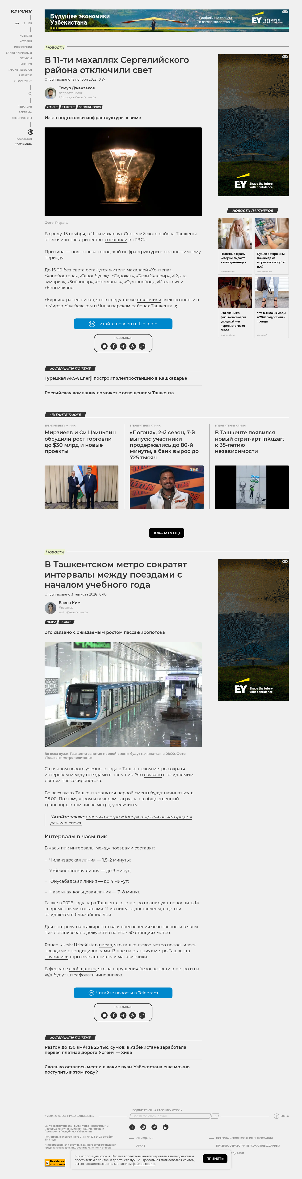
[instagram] (143, 1127)
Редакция (25, 106)
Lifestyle (25, 75)
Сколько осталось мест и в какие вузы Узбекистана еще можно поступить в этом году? (117, 1069)
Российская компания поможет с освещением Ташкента (109, 393)
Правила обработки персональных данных (248, 1145)
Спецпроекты (22, 118)
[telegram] (154, 1127)
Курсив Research (20, 69)
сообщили (116, 239)
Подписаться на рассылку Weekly (157, 1110)
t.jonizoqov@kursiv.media (77, 97)
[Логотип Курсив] (21, 11)
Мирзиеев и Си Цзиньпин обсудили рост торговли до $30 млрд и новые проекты (80, 441)
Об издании (144, 1138)
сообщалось (82, 968)
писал (105, 945)
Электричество (90, 107)
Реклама (25, 112)
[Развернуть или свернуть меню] (30, 94)
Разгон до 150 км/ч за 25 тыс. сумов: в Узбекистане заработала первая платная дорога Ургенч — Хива (115, 1050)
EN (30, 23)
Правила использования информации (244, 1138)
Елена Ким (69, 602)
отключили (149, 299)
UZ (23, 23)
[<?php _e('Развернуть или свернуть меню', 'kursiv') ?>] (30, 132)
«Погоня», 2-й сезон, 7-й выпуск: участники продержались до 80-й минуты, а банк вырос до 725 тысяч (164, 445)
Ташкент (68, 107)
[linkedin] (165, 1127)
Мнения (26, 64)
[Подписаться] (214, 1116)
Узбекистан (23, 144)
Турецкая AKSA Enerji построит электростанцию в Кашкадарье (116, 378)
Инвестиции (23, 47)
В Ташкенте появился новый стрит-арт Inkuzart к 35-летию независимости (249, 441)
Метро (51, 621)
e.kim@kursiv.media (73, 612)
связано (153, 774)
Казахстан (24, 138)
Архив (140, 1145)
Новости (26, 35)
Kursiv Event (23, 81)
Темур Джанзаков (77, 88)
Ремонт (52, 107)
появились (56, 956)
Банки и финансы (19, 52)
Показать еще (166, 533)
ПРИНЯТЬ (215, 1159)
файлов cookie (143, 1164)
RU (17, 23)
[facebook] (132, 1127)
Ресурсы (26, 58)
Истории (26, 41)
